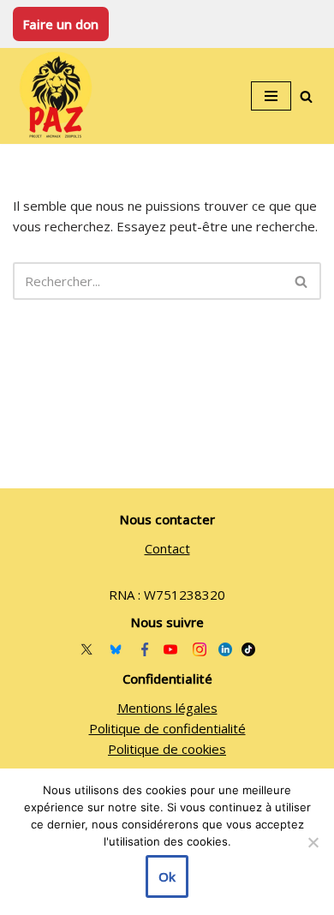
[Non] (312, 842)
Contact (167, 548)
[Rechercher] (306, 96)
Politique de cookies (167, 748)
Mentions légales (167, 707)
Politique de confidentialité (167, 728)
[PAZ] (60, 96)
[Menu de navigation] (271, 96)
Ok (167, 876)
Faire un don (60, 24)
